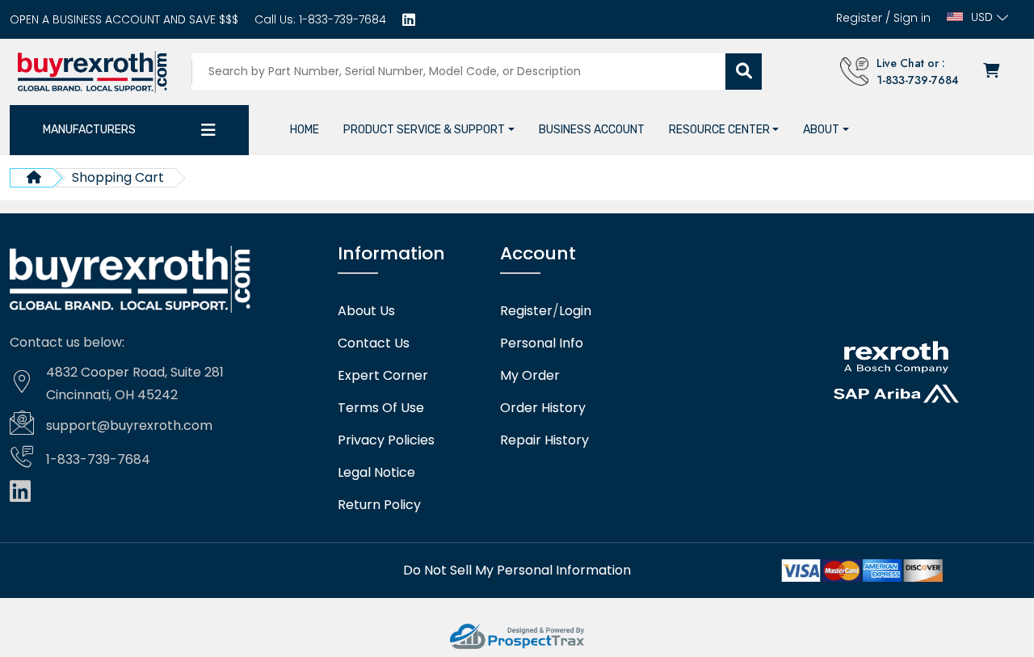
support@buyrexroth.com (129, 425)
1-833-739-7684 (341, 19)
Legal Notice (376, 472)
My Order (530, 375)
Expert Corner (383, 375)
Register (859, 17)
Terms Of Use (381, 408)
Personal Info (541, 343)
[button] (429, 129)
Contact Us (374, 343)
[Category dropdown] (208, 130)
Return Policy (379, 505)
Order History (543, 408)
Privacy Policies (386, 440)
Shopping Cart (118, 177)
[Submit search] (743, 71)
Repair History (544, 440)
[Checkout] (993, 71)
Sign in (912, 17)
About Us (366, 311)
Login (575, 311)
